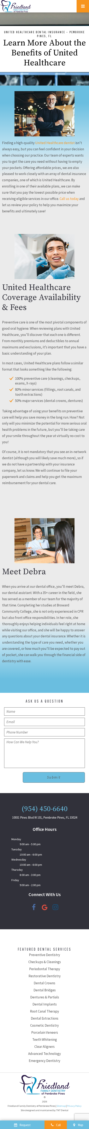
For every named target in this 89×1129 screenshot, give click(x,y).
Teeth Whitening (44, 1039)
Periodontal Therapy (44, 969)
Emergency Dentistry (44, 1060)
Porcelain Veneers (44, 1032)
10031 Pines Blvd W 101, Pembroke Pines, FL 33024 (44, 817)
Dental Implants (44, 1004)
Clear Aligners (44, 1046)
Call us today (69, 198)
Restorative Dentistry (45, 976)
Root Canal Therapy (44, 1011)
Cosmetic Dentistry (44, 1025)
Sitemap (61, 1105)
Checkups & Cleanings (44, 962)
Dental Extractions (44, 1018)
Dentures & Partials (44, 997)
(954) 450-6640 (45, 809)
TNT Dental (62, 1110)
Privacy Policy (74, 1105)
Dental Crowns (44, 983)
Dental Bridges (45, 990)
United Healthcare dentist (55, 143)
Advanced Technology (44, 1053)
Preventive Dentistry (44, 955)
